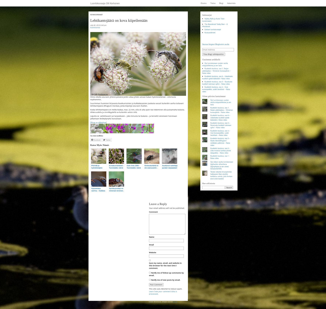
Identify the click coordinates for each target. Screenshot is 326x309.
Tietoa (212, 3)
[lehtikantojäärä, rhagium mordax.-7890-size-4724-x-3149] (134, 128)
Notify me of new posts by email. (165, 280)
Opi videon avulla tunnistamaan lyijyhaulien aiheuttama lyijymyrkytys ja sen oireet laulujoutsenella (221, 165)
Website (152, 252)
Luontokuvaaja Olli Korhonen (105, 3)
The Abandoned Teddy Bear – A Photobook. (215, 25)
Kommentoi (95, 27)
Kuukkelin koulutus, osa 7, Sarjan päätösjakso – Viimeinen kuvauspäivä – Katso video (216, 70)
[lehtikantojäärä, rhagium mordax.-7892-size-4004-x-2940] (147, 128)
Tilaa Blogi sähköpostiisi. (213, 54)
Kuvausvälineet (210, 32)
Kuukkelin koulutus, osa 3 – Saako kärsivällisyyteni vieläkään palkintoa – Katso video (220, 141)
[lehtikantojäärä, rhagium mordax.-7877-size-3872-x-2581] (122, 128)
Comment (153, 212)
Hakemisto (231, 3)
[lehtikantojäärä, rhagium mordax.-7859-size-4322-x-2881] (138, 64)
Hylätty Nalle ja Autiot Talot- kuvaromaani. (213, 20)
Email (151, 245)
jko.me (175, 302)
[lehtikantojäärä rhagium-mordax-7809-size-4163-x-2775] (96, 128)
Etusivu (204, 3)
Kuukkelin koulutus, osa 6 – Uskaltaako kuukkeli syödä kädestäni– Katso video (217, 77)
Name (151, 237)
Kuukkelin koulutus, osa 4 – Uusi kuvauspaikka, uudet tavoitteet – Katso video (216, 89)
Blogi (221, 3)
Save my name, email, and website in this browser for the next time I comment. (165, 265)
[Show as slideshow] (98, 122)
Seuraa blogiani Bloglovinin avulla (215, 44)
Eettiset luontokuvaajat (213, 29)
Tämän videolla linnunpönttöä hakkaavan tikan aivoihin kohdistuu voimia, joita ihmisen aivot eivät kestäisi (221, 175)
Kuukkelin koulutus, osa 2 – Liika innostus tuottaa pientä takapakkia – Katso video (220, 150)
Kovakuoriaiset (96, 15)
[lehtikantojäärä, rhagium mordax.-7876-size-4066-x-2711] (109, 128)
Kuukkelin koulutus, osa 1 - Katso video (220, 157)
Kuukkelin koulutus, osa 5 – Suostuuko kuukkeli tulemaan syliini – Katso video (217, 82)
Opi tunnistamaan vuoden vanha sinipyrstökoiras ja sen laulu (215, 64)
